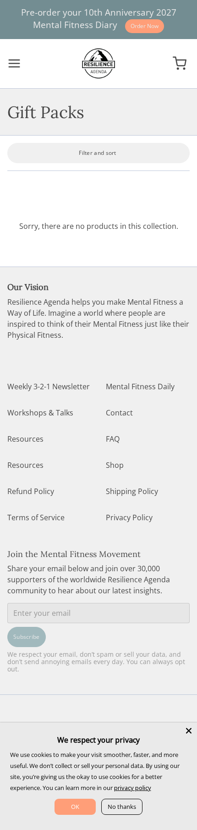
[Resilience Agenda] (98, 63)
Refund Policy (30, 491)
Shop (115, 465)
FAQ (113, 439)
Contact (119, 413)
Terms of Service (36, 517)
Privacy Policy (129, 517)
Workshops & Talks (40, 413)
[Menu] (17, 63)
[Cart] (180, 64)
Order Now (145, 26)
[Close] (188, 730)
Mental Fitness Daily (140, 386)
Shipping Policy (132, 491)
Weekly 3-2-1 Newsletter (48, 386)
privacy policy (132, 788)
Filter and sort (97, 153)
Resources (25, 439)
